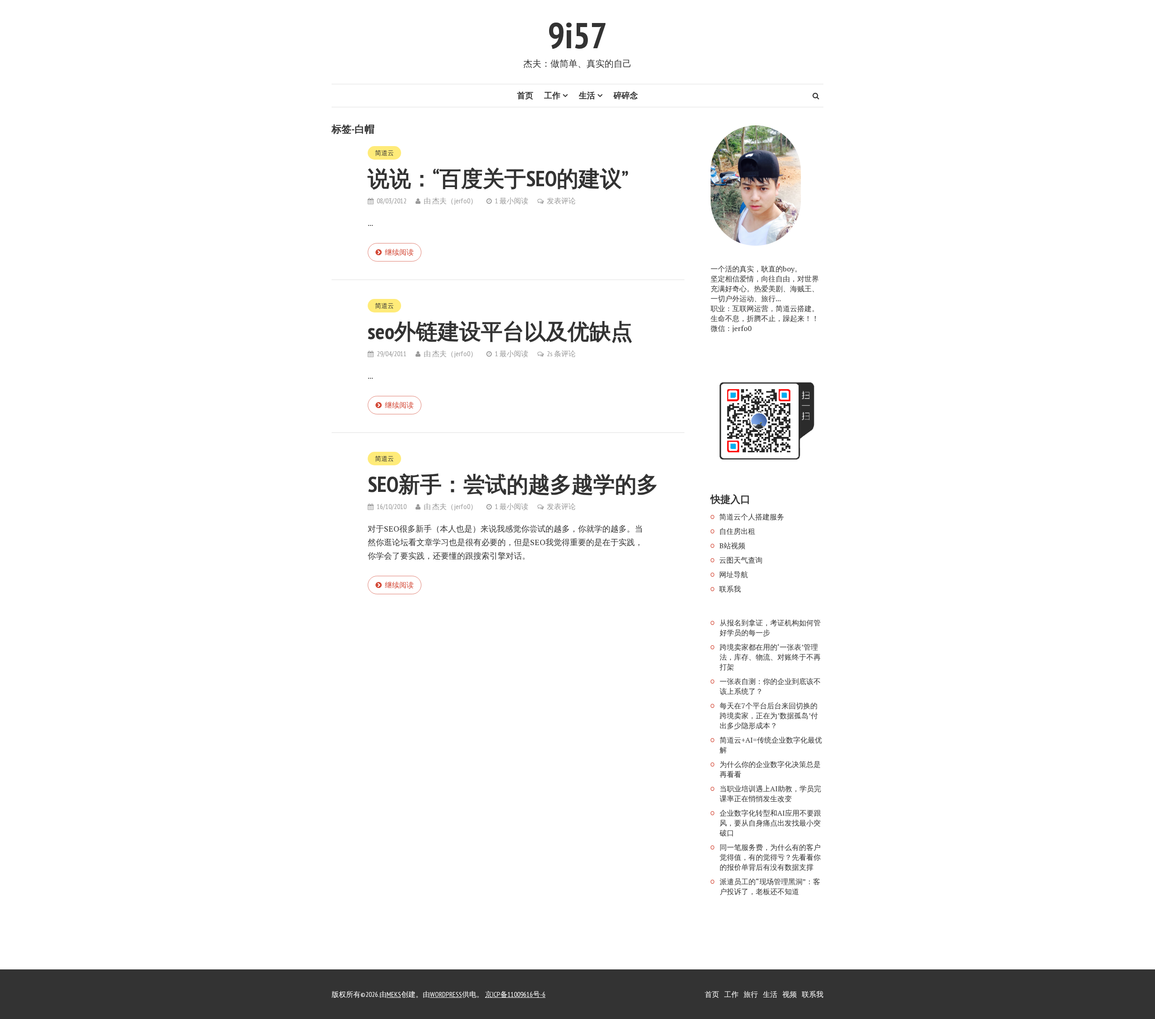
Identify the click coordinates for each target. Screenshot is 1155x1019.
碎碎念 (626, 95)
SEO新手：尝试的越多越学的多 (513, 484)
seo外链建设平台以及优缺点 (500, 331)
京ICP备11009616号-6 (515, 994)
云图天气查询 (740, 560)
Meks (394, 994)
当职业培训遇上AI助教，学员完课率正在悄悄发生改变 (770, 793)
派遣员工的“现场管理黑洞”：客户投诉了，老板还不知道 (770, 886)
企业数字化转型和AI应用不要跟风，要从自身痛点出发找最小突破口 (770, 823)
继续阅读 (399, 252)
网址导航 (733, 574)
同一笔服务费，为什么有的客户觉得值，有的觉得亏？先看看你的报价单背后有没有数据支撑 (770, 857)
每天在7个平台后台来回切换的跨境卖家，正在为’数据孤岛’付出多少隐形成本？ (769, 715)
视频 (789, 994)
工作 (552, 95)
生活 (587, 95)
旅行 (751, 994)
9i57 (577, 35)
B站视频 (732, 546)
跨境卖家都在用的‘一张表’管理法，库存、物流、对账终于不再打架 (770, 657)
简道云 (384, 153)
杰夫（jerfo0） (454, 200)
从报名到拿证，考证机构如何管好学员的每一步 (770, 628)
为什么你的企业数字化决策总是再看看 (770, 769)
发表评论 (561, 200)
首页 (525, 95)
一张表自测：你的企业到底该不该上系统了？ (770, 686)
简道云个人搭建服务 (751, 517)
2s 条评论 (561, 353)
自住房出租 (737, 531)
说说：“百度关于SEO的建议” (498, 178)
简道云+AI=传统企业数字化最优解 (771, 745)
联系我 (730, 589)
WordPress (446, 994)
